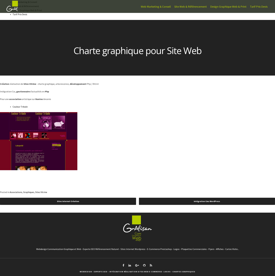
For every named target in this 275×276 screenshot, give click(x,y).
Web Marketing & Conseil (156, 6)
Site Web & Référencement (190, 6)
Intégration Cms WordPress (207, 201)
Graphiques (28, 192)
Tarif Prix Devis (259, 6)
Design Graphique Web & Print (228, 6)
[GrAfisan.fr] (12, 12)
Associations (16, 192)
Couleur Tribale (20, 106)
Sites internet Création (68, 201)
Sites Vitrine (41, 192)
